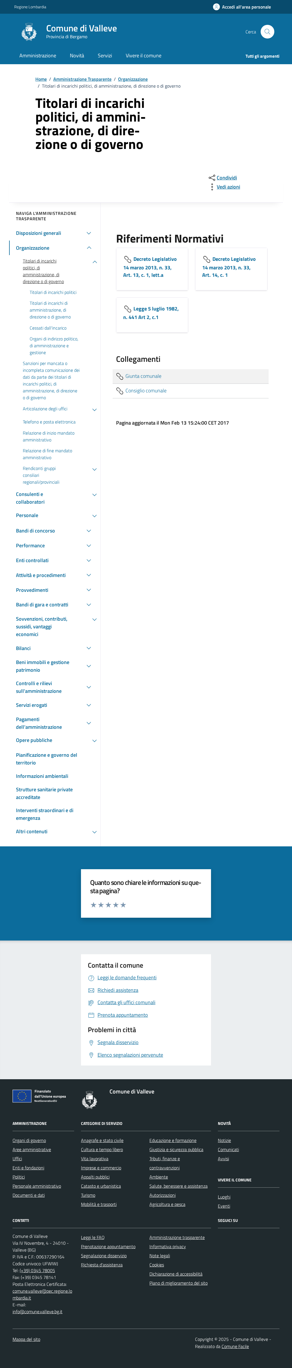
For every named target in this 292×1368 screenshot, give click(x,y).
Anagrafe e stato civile (102, 1140)
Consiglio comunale (145, 390)
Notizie (224, 1140)
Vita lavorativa (94, 1158)
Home (41, 79)
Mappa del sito (26, 1339)
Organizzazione (133, 79)
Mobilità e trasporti (99, 1204)
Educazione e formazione (172, 1140)
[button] (242, 7)
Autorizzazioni (162, 1195)
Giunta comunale (142, 376)
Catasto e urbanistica (101, 1186)
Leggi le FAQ (93, 1237)
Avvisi (223, 1158)
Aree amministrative (32, 1149)
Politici (19, 1176)
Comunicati (228, 1149)
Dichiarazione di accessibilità (175, 1273)
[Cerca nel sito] (267, 32)
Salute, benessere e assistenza (178, 1186)
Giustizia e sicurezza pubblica (176, 1149)
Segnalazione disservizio (104, 1255)
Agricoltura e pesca (167, 1204)
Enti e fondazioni (28, 1167)
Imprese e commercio (101, 1167)
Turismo (88, 1195)
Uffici (17, 1158)
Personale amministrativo (37, 1186)
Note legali (159, 1255)
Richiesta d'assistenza (102, 1264)
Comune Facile (235, 1346)
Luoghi (224, 1196)
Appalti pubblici (95, 1176)
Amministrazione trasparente (177, 1237)
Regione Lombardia (30, 7)
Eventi (224, 1205)
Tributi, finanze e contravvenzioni (164, 1163)
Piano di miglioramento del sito (178, 1283)
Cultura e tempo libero (102, 1149)
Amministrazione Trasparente (82, 79)
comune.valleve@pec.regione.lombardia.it (42, 1294)
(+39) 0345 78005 (37, 1270)
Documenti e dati (29, 1195)
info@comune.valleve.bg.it (37, 1311)
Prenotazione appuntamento (108, 1246)
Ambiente (158, 1176)
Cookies (156, 1264)
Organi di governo (29, 1140)
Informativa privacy (167, 1246)
